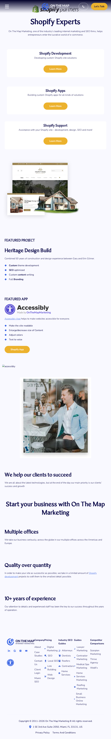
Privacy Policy (42, 732)
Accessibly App (13, 318)
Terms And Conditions (64, 732)
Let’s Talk (99, 6)
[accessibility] (10, 662)
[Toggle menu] (6, 6)
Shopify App (17, 349)
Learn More (55, 69)
